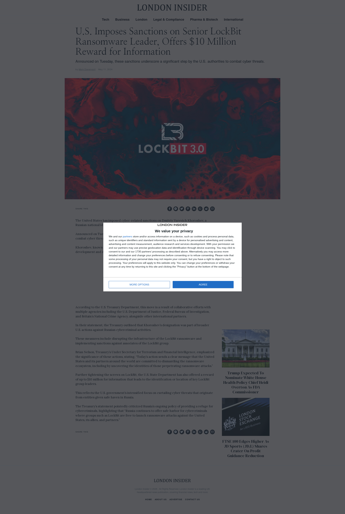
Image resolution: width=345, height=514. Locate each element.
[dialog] (172, 257)
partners (127, 236)
